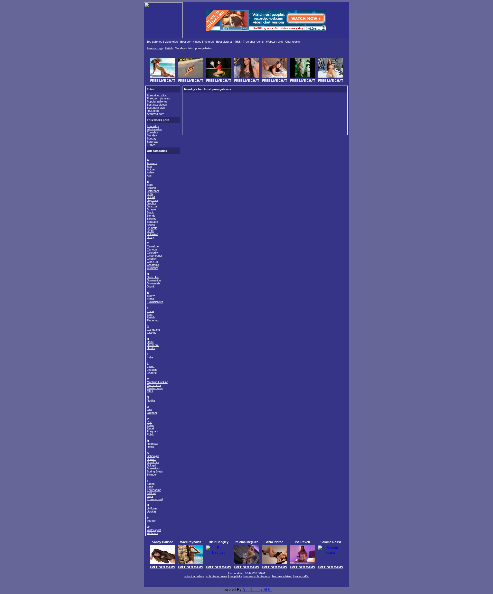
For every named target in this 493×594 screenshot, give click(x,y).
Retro (150, 446)
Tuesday (152, 132)
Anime (151, 169)
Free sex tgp (155, 48)
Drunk (151, 286)
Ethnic (151, 298)
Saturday (152, 141)
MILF (150, 391)
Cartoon (152, 249)
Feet (150, 314)
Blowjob (151, 218)
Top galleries (154, 41)
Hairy (150, 342)
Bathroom (153, 190)
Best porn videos (190, 41)
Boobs (151, 224)
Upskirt (151, 511)
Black (150, 212)
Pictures (209, 41)
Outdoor (152, 412)
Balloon (151, 187)
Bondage (152, 221)
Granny (151, 332)
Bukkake (152, 234)
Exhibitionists (155, 301)
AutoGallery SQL (257, 589)
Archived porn (155, 113)
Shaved (151, 459)
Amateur (152, 163)
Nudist (151, 400)
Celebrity (152, 252)
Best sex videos (157, 104)
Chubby (152, 258)
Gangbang (153, 329)
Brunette (152, 227)
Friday (151, 144)
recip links (236, 576)
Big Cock (152, 200)
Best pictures (224, 41)
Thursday (153, 126)
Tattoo (151, 483)
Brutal (150, 231)
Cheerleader (154, 255)
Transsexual (155, 499)
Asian (150, 172)
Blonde (151, 215)
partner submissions (257, 576)
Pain (149, 422)
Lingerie (152, 372)
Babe (150, 184)
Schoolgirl (153, 456)
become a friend (282, 576)
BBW (150, 194)
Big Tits (151, 203)
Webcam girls (274, 41)
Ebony (151, 295)
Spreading (153, 468)
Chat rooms (292, 41)
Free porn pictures (158, 98)
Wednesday (154, 129)
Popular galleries (157, 101)
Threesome (154, 489)
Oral (149, 409)
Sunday (151, 138)
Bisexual (152, 206)
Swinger (152, 474)
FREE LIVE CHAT (162, 80)
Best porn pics (156, 107)
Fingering (152, 320)
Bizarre (151, 209)
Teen (150, 486)
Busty (150, 237)
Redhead (152, 443)
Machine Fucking (157, 382)
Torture (151, 493)
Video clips (171, 41)
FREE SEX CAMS (162, 567)
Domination (154, 280)
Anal (149, 166)
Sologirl (151, 465)
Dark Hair (153, 277)
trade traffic (302, 576)
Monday (152, 135)
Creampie (153, 264)
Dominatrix (153, 283)
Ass (149, 175)
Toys (150, 496)
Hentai (151, 348)
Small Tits (153, 462)
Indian (150, 357)
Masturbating (155, 388)
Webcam (152, 533)
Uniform (152, 508)
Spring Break (155, 471)
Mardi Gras (154, 385)
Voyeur (151, 520)
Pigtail (150, 428)
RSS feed (153, 110)
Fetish (169, 48)
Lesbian (152, 369)
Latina (150, 366)
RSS (238, 41)
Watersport (154, 530)
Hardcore (153, 345)
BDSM (151, 197)
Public (150, 434)
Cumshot (152, 268)
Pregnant (152, 431)
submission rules (216, 576)
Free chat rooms (253, 41)
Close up (152, 261)
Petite (150, 425)
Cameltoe (153, 246)
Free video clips (157, 95)
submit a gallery (194, 576)
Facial (150, 311)
